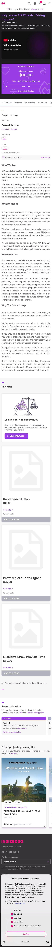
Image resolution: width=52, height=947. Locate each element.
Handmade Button (16, 499)
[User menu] (45, 3)
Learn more (22, 728)
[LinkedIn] (18, 852)
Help (21, 713)
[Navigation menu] (49, 3)
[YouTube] (10, 852)
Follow (26, 86)
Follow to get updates (12, 732)
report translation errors (20, 869)
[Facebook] (3, 852)
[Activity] (40, 3)
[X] (6, 852)
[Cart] (35, 3)
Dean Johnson (10, 22)
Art (4, 138)
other (5, 148)
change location (38, 9)
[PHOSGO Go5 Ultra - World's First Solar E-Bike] (24, 780)
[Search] (29, 3)
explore (14, 753)
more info (5, 129)
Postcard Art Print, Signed (22, 578)
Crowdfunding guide (35, 713)
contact (14, 129)
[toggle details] (45, 827)
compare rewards (16, 436)
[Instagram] (15, 852)
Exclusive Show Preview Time (24, 657)
